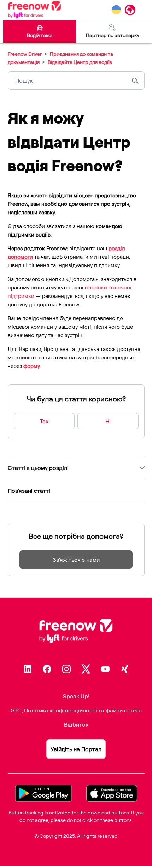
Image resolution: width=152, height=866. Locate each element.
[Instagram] (66, 669)
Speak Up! (76, 696)
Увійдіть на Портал (76, 749)
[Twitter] (86, 669)
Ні (108, 421)
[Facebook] (47, 669)
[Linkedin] (27, 669)
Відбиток (76, 724)
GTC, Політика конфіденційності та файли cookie (76, 710)
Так (44, 421)
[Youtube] (105, 669)
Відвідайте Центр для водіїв (80, 62)
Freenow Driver (25, 54)
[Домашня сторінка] (34, 10)
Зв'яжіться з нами (76, 559)
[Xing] (124, 669)
